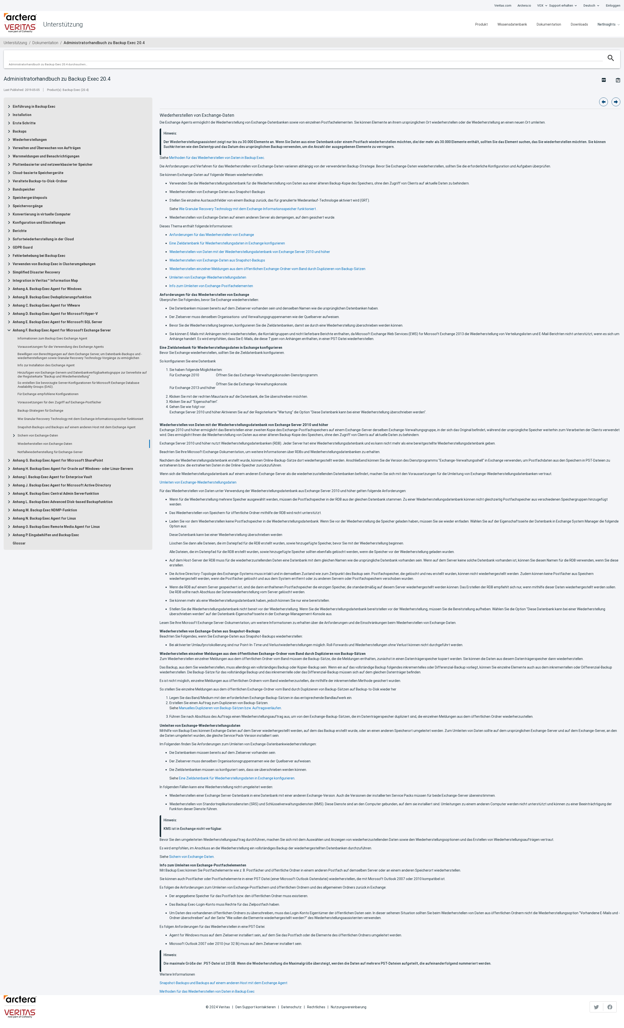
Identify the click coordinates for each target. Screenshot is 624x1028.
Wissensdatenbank (512, 24)
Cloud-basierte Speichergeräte (38, 173)
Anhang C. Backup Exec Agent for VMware (46, 305)
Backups (20, 131)
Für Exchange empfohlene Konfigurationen (48, 394)
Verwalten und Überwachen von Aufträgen (47, 148)
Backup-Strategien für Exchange (40, 411)
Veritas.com (502, 5)
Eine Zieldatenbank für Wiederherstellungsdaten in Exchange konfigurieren (227, 243)
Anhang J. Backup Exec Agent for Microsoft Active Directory (62, 485)
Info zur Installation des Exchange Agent (46, 365)
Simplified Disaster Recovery (36, 272)
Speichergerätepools (30, 198)
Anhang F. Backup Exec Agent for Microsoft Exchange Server (62, 330)
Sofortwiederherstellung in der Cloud (43, 239)
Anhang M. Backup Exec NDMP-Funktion (45, 510)
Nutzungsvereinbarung (348, 1007)
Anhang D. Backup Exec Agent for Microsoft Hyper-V (55, 314)
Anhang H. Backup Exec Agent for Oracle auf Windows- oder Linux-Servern (73, 469)
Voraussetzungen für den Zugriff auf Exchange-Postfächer (59, 402)
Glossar (19, 543)
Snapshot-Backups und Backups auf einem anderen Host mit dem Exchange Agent (77, 427)
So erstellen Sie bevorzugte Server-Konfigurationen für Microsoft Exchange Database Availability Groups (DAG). (78, 385)
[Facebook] (609, 1007)
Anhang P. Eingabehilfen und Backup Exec (46, 535)
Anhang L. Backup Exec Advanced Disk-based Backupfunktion (63, 502)
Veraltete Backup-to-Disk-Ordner (40, 181)
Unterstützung (15, 42)
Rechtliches (316, 1007)
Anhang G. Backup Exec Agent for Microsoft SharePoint (58, 460)
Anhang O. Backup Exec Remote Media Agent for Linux (56, 527)
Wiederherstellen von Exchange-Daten (45, 444)
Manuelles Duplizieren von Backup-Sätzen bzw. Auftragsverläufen (230, 708)
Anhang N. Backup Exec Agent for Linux (44, 518)
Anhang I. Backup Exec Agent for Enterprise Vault (52, 477)
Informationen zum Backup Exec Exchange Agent (52, 338)
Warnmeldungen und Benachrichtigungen (46, 156)
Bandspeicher (24, 189)
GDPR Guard (23, 247)
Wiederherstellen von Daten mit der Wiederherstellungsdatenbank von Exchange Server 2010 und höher (249, 252)
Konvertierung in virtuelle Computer (42, 214)
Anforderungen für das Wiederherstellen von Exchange (211, 235)
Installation (22, 115)
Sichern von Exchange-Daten (38, 435)
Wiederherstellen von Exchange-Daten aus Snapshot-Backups (217, 260)
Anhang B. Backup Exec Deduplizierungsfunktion (52, 297)
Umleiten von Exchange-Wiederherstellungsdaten (207, 277)
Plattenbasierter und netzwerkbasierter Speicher (53, 164)
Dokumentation (549, 24)
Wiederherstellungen (30, 140)
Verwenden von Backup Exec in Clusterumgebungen (54, 264)
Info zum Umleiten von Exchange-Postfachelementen (211, 286)
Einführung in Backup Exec (34, 106)
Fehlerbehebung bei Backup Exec (39, 256)
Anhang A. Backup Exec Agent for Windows (47, 289)
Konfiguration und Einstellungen (39, 222)
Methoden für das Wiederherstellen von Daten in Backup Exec (216, 157)
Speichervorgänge (28, 206)
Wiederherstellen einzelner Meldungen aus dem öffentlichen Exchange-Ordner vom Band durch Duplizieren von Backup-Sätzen (267, 269)
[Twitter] (596, 1007)
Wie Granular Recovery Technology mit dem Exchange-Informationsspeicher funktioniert (80, 419)
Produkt (481, 24)
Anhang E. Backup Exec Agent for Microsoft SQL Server (57, 322)
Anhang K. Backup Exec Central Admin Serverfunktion (56, 493)
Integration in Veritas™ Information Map (45, 280)
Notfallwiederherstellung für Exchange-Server (50, 452)
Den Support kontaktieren (255, 1007)
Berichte (20, 231)
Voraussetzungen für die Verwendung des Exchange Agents (61, 347)
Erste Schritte (24, 123)
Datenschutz (291, 1007)
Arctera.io (524, 5)
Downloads (579, 24)
